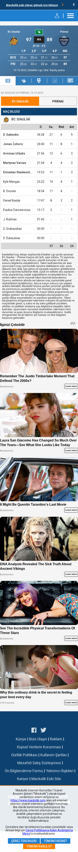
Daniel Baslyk (11, 200)
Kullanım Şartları (53, 755)
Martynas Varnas (14, 163)
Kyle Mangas (11, 181)
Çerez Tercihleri (24, 841)
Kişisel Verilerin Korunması (39, 747)
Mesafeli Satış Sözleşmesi (39, 763)
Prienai (64, 31)
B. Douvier (9, 191)
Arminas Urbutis (14, 153)
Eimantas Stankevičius (18, 172)
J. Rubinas (10, 219)
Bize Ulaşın (38, 739)
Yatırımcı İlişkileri (59, 771)
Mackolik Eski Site (46, 779)
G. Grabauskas (12, 228)
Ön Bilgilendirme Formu (24, 771)
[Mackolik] (14, 15)
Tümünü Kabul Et (39, 846)
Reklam (56, 739)
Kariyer (22, 779)
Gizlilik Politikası (24, 755)
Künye (21, 739)
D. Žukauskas (11, 238)
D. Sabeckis (11, 134)
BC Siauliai (14, 31)
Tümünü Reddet (55, 841)
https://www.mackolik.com (28, 800)
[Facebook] (33, 730)
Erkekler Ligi (35, 70)
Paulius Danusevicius (17, 210)
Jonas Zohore (13, 144)
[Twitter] (44, 730)
